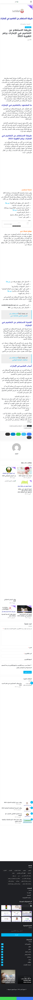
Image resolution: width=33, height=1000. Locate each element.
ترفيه (29, 949)
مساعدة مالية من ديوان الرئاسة (14, 883)
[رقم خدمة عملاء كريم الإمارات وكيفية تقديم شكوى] (27, 821)
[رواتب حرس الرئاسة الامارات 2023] (27, 804)
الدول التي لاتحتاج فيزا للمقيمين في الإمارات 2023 (24, 615)
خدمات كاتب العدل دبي (26, 875)
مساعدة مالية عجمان (27, 883)
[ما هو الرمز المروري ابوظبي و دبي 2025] (16, 913)
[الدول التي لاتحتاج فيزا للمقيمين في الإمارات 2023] (24, 609)
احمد (28, 39)
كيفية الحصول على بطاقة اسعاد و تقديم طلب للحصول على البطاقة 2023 (25, 490)
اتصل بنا (29, 892)
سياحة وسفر (28, 954)
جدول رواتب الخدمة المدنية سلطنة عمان (9, 615)
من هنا (7, 203)
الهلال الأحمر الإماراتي (21, 873)
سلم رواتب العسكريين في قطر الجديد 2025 (12, 684)
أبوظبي (29, 870)
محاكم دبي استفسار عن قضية (14, 878)
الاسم (30, 647)
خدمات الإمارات (27, 964)
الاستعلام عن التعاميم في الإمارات (16, 425)
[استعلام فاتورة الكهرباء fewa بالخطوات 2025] (6, 913)
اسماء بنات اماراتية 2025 (25, 476)
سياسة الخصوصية (27, 897)
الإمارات (24, 425)
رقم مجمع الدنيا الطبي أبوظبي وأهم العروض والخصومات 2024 (25, 979)
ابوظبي (24, 870)
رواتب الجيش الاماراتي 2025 (10, 600)
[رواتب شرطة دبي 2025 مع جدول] (27, 919)
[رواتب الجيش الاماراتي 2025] (8, 539)
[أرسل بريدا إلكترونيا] (26, 39)
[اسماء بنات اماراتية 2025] (24, 470)
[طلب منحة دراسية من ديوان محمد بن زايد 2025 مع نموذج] (16, 919)
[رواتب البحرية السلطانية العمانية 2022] (27, 809)
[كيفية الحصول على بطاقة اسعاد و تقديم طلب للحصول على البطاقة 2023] (24, 484)
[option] (25, 977)
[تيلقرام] (13, 434)
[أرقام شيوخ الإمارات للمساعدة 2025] (27, 913)
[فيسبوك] (29, 434)
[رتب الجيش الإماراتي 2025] (8, 470)
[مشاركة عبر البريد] (7, 434)
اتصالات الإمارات (17, 870)
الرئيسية (29, 24)
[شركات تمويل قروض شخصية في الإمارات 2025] (16, 907)
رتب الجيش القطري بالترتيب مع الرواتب (13, 814)
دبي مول (14, 875)
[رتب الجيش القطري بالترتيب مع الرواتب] (27, 815)
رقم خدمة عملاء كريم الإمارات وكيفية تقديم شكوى (12, 820)
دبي (19, 875)
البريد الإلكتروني (28, 653)
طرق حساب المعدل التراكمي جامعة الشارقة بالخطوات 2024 (8, 979)
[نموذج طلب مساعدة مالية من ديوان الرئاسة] (6, 919)
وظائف (29, 962)
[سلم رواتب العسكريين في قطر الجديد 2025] (27, 742)
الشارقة (29, 873)
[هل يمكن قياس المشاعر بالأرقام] (27, 908)
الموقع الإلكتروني (28, 659)
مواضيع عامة (23, 24)
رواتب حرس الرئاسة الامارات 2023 (13, 802)
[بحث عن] (2, 2)
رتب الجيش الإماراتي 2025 (9, 476)
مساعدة (17, 881)
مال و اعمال (28, 951)
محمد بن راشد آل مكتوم (26, 881)
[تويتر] (23, 434)
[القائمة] (31, 2)
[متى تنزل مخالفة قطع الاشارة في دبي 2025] (6, 907)
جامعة (13, 873)
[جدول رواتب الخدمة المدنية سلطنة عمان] (8, 609)
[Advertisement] (16, 60)
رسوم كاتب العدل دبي (26, 878)
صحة (30, 959)
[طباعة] (29, 437)
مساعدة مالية (11, 881)
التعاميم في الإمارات (27, 428)
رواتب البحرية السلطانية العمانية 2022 (12, 808)
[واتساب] (18, 434)
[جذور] (16, 1)
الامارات (4, 870)
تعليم (30, 946)
